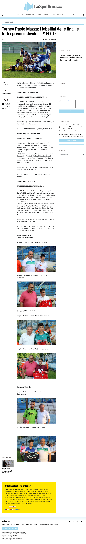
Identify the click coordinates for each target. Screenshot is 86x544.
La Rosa (53, 15)
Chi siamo (9, 524)
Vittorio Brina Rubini (6, 93)
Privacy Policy (44, 524)
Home (3, 524)
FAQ (14, 524)
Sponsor (18, 524)
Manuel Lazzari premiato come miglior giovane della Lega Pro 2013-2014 (7, 470)
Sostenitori (25, 524)
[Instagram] (77, 521)
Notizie (18, 15)
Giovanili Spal (61, 15)
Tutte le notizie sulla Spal (10, 528)
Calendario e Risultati (28, 15)
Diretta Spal (46, 15)
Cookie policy (54, 524)
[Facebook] (70, 521)
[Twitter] (73, 521)
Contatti (36, 524)
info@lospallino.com (12, 539)
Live (31, 524)
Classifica (38, 15)
